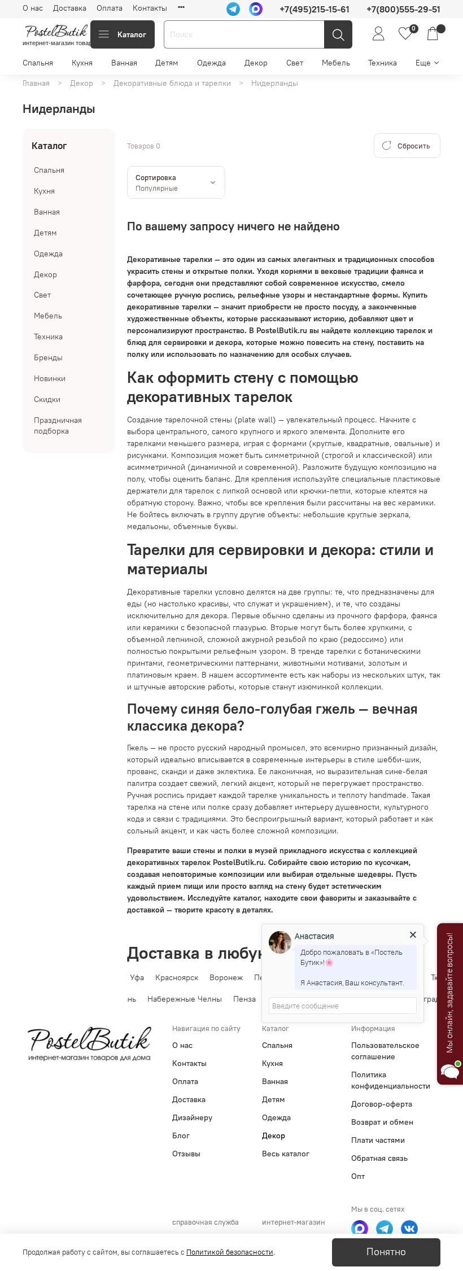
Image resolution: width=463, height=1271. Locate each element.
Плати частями (378, 1140)
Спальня (38, 63)
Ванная (124, 63)
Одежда (211, 63)
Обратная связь (379, 1158)
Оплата (110, 8)
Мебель (336, 63)
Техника (382, 63)
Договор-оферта (381, 1104)
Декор (256, 63)
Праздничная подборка (58, 425)
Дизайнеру (192, 1117)
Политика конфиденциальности (390, 1080)
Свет (294, 63)
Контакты (150, 8)
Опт (358, 1176)
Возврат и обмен (382, 1122)
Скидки (47, 399)
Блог (181, 1135)
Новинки (49, 378)
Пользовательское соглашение (385, 1051)
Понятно (386, 1252)
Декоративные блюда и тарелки (172, 83)
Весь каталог (285, 1153)
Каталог (131, 34)
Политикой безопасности (229, 1252)
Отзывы (186, 1153)
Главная (36, 83)
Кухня (82, 63)
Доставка (69, 8)
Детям (166, 63)
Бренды (48, 357)
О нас (33, 8)
